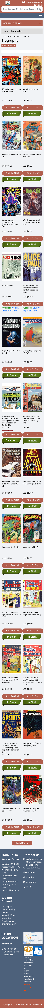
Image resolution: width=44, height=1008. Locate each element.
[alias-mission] (11, 267)
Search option (12, 23)
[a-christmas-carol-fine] (32, 71)
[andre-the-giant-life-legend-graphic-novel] (32, 463)
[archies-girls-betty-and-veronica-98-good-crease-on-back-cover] (32, 659)
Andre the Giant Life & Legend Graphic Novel (32, 483)
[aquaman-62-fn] (32, 529)
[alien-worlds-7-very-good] (11, 332)
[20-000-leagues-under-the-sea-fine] (11, 71)
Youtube (30, 877)
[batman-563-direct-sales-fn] (11, 790)
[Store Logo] (7, 3)
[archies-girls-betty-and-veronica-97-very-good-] (11, 659)
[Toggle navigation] (40, 15)
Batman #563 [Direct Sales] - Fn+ (11, 810)
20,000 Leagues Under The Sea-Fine (11, 90)
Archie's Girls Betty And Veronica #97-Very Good (10, 680)
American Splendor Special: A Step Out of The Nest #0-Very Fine (32, 419)
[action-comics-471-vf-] (11, 136)
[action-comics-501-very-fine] (32, 136)
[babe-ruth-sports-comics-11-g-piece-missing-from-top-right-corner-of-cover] (11, 725)
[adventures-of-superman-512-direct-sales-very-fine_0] (11, 202)
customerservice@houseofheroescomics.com (34, 862)
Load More (22, 842)
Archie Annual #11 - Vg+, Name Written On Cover (11, 614)
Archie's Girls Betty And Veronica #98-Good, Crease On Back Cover (32, 681)
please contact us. (27, 987)
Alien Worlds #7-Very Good (11, 352)
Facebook (30, 872)
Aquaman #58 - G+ (10, 547)
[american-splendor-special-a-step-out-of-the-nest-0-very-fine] (32, 398)
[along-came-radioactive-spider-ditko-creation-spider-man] (11, 398)
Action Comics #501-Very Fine (32, 156)
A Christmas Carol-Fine (31, 90)
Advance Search (8, 45)
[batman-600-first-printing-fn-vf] (32, 790)
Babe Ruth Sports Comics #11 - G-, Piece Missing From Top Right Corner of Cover (10, 747)
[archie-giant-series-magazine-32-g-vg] (32, 594)
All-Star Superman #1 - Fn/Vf (32, 352)
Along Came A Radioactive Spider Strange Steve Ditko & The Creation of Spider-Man (11, 420)
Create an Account (33, 2)
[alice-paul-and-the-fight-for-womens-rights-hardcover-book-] (32, 267)
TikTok (29, 886)
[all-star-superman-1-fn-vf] (32, 332)
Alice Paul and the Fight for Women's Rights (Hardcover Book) (30, 288)
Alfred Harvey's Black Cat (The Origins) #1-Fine (32, 222)
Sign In (39, 5)
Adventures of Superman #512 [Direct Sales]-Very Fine (10, 223)
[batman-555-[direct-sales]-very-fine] (32, 725)
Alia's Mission (7, 285)
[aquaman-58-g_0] (11, 529)
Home (5, 31)
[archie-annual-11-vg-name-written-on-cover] (11, 594)
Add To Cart (12, 107)
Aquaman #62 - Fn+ (31, 547)
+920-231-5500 (33, 867)
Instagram (31, 882)
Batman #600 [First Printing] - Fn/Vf (31, 810)
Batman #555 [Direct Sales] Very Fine (32, 744)
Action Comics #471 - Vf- (11, 156)
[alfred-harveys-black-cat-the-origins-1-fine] (32, 202)
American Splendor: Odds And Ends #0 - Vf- (10, 484)
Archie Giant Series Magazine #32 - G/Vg (32, 613)
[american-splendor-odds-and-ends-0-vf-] (11, 463)
